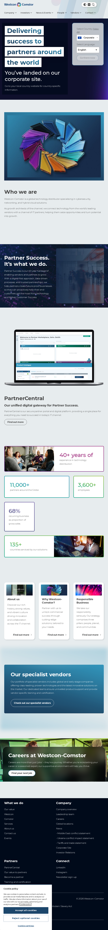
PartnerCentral (12, 867)
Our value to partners (15, 872)
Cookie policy (25, 904)
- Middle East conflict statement (73, 833)
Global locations (64, 823)
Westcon (9, 814)
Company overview (66, 809)
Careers (60, 819)
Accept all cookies (26, 910)
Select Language (86, 44)
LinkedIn (61, 867)
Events (8, 838)
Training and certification (17, 882)
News (59, 828)
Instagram (61, 872)
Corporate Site (63, 847)
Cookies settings (26, 926)
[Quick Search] (93, 4)
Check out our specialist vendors (32, 703)
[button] (85, 4)
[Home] (18, 4)
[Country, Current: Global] (89, 4)
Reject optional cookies (26, 918)
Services (8, 823)
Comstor (9, 819)
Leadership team (65, 814)
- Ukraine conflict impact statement (75, 838)
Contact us (10, 833)
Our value (9, 809)
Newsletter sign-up (66, 877)
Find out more (15, 422)
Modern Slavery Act (61, 906)
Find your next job (22, 773)
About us (9, 828)
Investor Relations (65, 852)
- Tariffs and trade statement (71, 843)
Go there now (87, 58)
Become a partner (14, 877)
